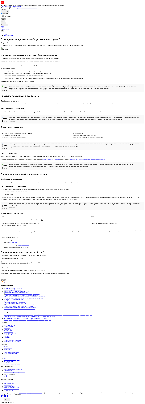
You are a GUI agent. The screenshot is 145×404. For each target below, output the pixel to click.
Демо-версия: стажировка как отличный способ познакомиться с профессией (23, 298)
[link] (3, 23)
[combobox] (7, 399)
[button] (2, 26)
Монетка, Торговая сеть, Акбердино (41, 320)
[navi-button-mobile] (2, 31)
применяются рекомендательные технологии (30, 393)
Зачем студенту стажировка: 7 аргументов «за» (16, 292)
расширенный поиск (23, 245)
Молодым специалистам (10, 35)
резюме (44, 159)
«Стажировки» (13, 242)
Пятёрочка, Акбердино (49, 316)
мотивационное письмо (54, 159)
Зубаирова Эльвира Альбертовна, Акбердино (35, 318)
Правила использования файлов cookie (27, 8)
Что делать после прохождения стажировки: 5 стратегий (18, 306)
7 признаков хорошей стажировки (12, 290)
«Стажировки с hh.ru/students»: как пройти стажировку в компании (21, 295)
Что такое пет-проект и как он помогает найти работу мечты (19, 309)
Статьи (5, 34)
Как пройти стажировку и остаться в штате (15, 303)
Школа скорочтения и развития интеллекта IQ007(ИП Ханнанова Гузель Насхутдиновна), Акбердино (65, 315)
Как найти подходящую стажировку (13, 300)
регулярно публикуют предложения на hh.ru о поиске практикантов (87, 159)
